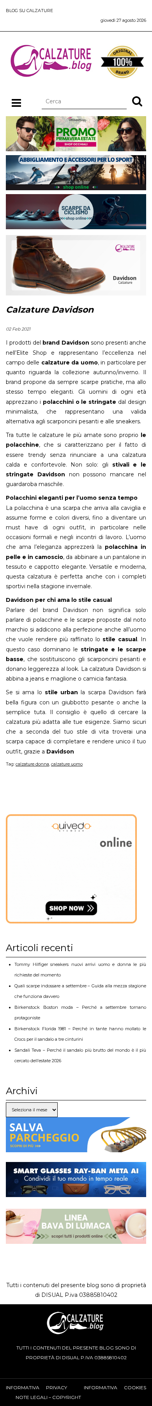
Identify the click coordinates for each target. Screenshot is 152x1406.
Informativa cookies (115, 1387)
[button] (137, 101)
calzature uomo (67, 764)
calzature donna (32, 764)
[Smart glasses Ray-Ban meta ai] (76, 1192)
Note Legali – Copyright (48, 1397)
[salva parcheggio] (76, 1147)
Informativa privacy (36, 1387)
